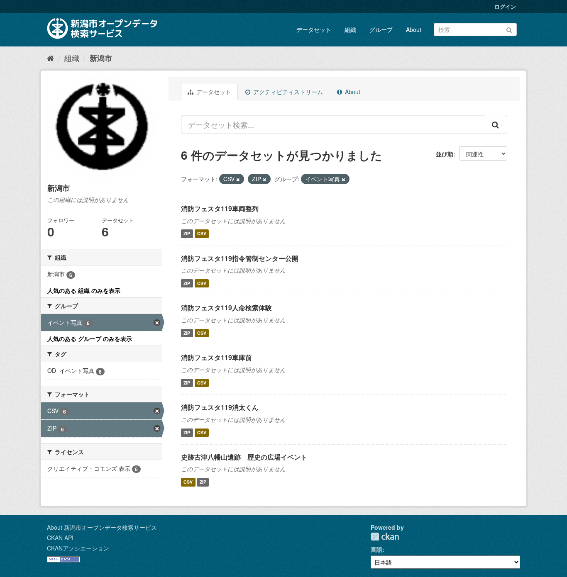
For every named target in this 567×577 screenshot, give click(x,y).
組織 (350, 29)
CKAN (385, 536)
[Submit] (509, 28)
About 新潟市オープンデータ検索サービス (102, 527)
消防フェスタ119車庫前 (216, 357)
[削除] (238, 179)
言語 (376, 549)
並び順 (444, 154)
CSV (201, 234)
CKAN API (60, 537)
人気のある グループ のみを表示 (89, 338)
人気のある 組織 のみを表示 (83, 290)
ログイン (505, 6)
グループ (381, 29)
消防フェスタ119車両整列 (220, 208)
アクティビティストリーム (287, 92)
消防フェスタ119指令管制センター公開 (239, 258)
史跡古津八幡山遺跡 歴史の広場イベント (244, 457)
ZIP (186, 234)
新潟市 (101, 58)
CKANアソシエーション (78, 548)
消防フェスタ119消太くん (220, 407)
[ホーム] (50, 57)
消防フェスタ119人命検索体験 (226, 307)
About (413, 29)
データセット (313, 29)
